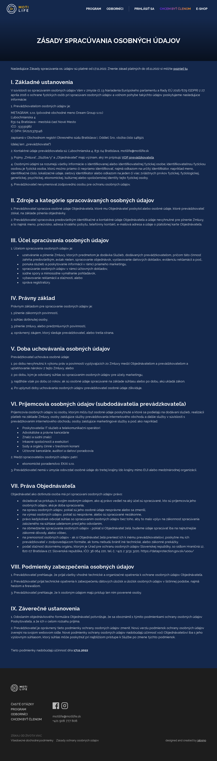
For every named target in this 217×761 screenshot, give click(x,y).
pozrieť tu (180, 68)
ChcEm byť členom (175, 9)
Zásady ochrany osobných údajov (77, 740)
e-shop (202, 9)
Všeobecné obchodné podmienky (32, 740)
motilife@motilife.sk (67, 716)
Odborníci (114, 9)
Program (93, 9)
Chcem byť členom (26, 719)
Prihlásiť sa (144, 9)
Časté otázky (22, 704)
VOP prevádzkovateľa (138, 157)
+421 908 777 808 (65, 721)
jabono (201, 740)
